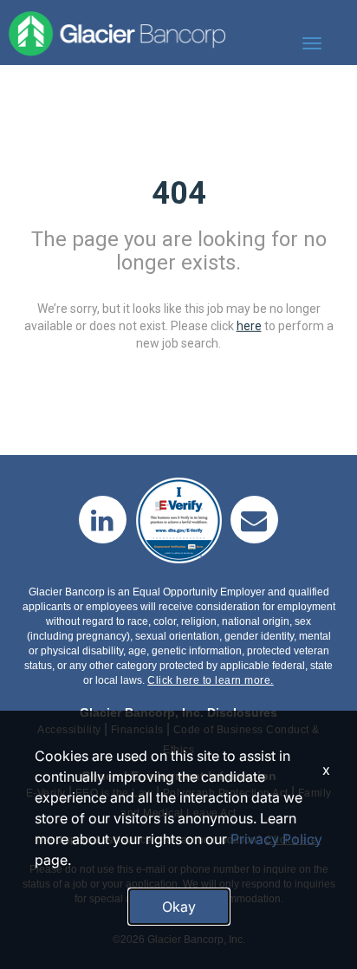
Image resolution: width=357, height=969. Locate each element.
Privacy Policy (276, 839)
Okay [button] (179, 906)
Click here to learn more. (210, 680)
